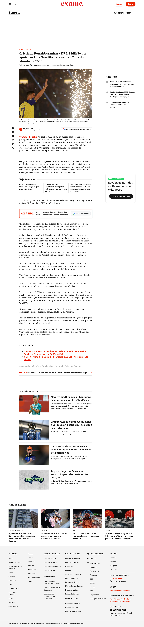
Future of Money (34, 577)
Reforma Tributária (72, 559)
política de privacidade (54, 624)
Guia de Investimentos (52, 566)
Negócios (12, 603)
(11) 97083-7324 (119, 610)
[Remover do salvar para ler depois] (13, 151)
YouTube (113, 558)
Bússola (68, 570)
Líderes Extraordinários (74, 586)
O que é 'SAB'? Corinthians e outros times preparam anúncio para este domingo (122, 84)
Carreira (12, 577)
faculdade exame (97, 554)
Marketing (31, 562)
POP (29, 585)
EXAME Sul (69, 566)
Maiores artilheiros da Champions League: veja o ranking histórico (29, 186)
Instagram (113, 566)
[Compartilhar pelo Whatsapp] (13, 128)
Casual (30, 558)
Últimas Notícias (15, 562)
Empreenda (94, 595)
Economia (12, 581)
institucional (13, 624)
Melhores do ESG (71, 607)
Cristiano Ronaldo (28, 137)
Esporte (14, 13)
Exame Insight (14, 588)
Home (21, 49)
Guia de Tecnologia (51, 562)
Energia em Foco (71, 578)
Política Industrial (72, 594)
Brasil (11, 573)
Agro (92, 591)
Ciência (30, 581)
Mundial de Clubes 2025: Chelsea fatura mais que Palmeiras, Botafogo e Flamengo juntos (122, 94)
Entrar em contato (116, 578)
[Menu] (10, 4)
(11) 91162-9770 (119, 581)
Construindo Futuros (73, 574)
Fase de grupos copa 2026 (124, 13)
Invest (11, 599)
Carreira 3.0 (94, 571)
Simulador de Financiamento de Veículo (49, 596)
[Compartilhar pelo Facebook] (13, 132)
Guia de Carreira (50, 570)
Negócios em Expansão (73, 611)
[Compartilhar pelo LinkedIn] (13, 136)
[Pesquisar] (14, 4)
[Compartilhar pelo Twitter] (13, 144)
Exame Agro (32, 570)
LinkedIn (113, 562)
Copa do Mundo (57, 366)
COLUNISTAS (13, 606)
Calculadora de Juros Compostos (52, 589)
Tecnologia (32, 573)
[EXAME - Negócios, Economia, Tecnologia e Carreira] (72, 4)
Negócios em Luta (71, 590)
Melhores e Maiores (72, 603)
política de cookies (37, 624)
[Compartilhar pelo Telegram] (13, 140)
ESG (10, 584)
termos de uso (25, 624)
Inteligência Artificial (13, 593)
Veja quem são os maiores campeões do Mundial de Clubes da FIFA (122, 104)
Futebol (45, 366)
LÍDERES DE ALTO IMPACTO (15, 567)
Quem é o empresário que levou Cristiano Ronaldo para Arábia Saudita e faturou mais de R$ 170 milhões (55, 352)
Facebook (113, 570)
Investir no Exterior (72, 582)
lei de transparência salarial (74, 624)
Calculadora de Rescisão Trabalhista (52, 582)
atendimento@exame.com (120, 590)
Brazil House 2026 (72, 562)
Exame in (93, 567)
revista (93, 559)
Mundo (30, 554)
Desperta (93, 575)
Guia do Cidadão (50, 559)
